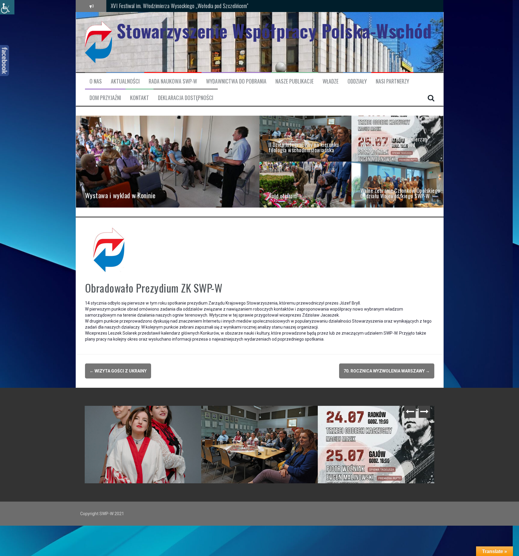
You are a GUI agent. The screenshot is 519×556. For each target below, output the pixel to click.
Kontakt (139, 98)
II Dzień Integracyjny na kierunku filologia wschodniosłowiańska (261, 418)
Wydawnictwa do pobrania (236, 81)
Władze (330, 81)
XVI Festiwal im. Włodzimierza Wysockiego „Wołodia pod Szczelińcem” (377, 418)
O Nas (96, 81)
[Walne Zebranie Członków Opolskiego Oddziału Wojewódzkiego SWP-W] (397, 184)
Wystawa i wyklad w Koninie (138, 6)
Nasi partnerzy (392, 81)
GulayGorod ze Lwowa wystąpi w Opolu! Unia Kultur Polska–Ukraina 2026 (144, 418)
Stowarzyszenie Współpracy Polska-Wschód (274, 30)
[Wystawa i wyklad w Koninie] (168, 161)
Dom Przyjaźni (105, 98)
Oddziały (357, 81)
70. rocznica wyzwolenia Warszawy (387, 371)
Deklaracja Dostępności (185, 98)
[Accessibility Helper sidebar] (7, 7)
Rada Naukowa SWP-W (173, 81)
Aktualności (125, 81)
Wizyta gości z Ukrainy (118, 371)
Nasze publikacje (294, 81)
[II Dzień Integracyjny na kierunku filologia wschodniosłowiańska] (305, 138)
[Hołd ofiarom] (305, 184)
